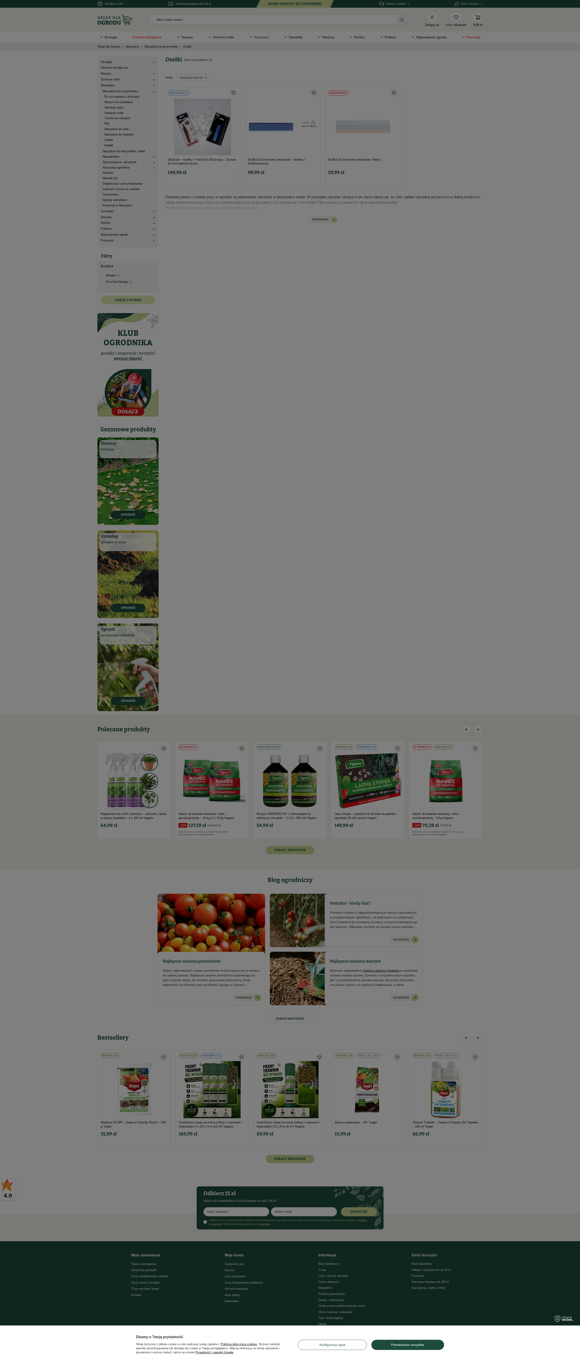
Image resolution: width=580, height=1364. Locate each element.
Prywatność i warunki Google (214, 1352)
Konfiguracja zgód (332, 1345)
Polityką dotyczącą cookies (239, 1344)
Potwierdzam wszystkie (407, 1345)
